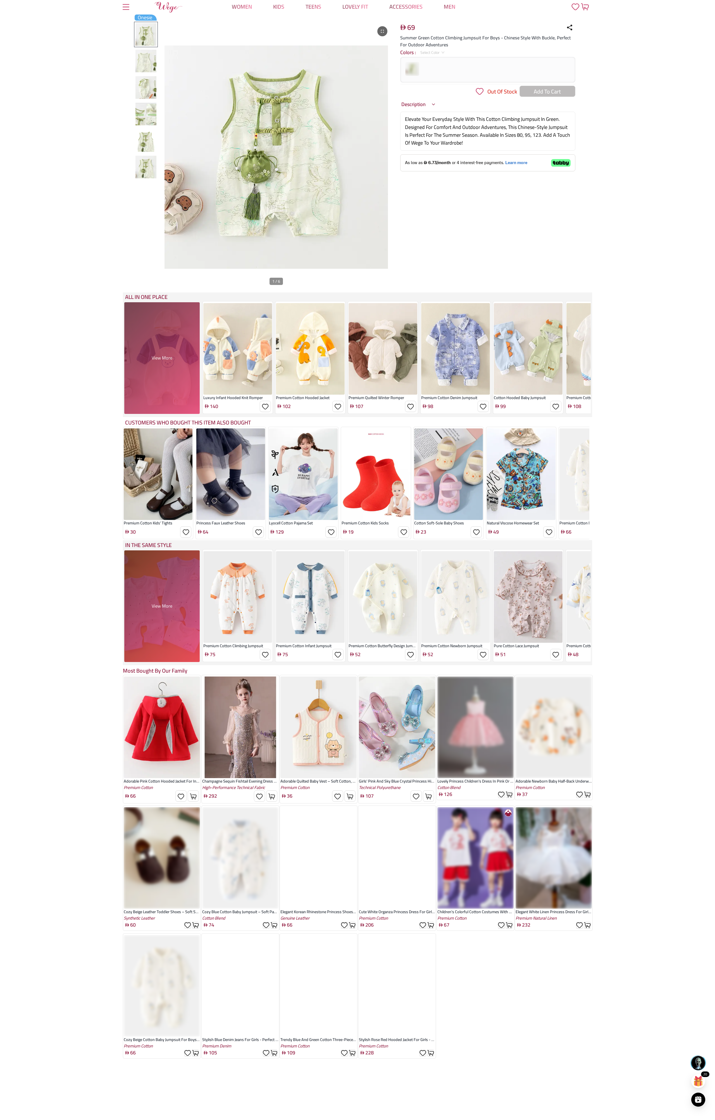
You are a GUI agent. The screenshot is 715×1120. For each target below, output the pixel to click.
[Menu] (125, 7)
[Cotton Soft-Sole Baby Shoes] (448, 474)
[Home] (168, 8)
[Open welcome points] (698, 1081)
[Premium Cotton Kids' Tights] (158, 474)
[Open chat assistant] (698, 1063)
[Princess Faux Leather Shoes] (230, 474)
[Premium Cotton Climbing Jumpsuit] (237, 597)
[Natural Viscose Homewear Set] (521, 474)
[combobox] (430, 52)
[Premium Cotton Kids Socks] (376, 474)
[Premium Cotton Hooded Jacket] (310, 349)
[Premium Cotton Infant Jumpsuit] (310, 597)
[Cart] (584, 6)
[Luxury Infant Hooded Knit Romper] (237, 349)
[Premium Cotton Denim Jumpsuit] (455, 349)
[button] (418, 104)
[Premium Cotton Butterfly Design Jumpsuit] (383, 597)
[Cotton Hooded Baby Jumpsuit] (528, 349)
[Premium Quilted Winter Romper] (383, 349)
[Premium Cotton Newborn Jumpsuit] (455, 597)
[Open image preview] (382, 31)
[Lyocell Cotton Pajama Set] (303, 474)
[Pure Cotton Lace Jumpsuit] (528, 597)
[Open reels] (698, 1100)
